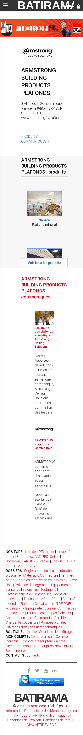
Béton (55, 599)
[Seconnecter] (78, 7)
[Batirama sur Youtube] (46, 671)
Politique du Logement (32, 585)
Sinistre (59, 580)
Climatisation (44, 604)
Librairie (31, 632)
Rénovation (15, 613)
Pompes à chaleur (54, 622)
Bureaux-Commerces (60, 608)
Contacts (33, 655)
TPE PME (63, 604)
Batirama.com (35, 706)
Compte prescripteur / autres (43, 641)
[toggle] (5, 5)
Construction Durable (50, 618)
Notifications (60, 715)
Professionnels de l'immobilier (28, 594)
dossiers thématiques (46, 627)
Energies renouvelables (34, 580)
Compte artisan (42, 636)
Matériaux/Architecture (40, 575)
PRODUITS (29, 136)
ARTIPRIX (40, 715)
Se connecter (16, 651)
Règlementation (36, 571)
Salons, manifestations (39, 589)
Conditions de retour (58, 720)
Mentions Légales (63, 711)
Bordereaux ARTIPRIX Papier (27, 561)
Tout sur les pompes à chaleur (48, 613)
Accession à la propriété (24, 608)
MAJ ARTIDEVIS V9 (41, 725)
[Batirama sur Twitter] (37, 671)
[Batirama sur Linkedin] (54, 671)
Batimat (26, 604)
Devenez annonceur (21, 646)
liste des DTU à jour (39, 552)
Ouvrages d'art (16, 627)
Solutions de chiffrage (55, 632)
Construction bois (19, 618)
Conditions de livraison (24, 720)
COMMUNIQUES (33, 141)
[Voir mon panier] (68, 7)
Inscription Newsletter (54, 646)
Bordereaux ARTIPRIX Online (37, 556)
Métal (44, 599)
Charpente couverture (22, 622)
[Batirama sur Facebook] (29, 671)
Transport (31, 599)
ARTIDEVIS (22, 715)
